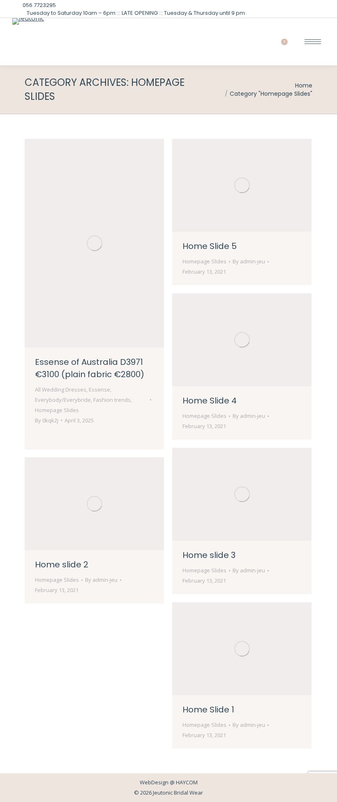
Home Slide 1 (208, 709)
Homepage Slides (57, 410)
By (46, 420)
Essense (99, 389)
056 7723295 (39, 5)
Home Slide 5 (209, 246)
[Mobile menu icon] (313, 42)
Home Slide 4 (209, 400)
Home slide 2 (61, 564)
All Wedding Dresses (60, 389)
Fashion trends (112, 399)
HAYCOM (187, 782)
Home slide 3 (208, 555)
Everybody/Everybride (63, 399)
